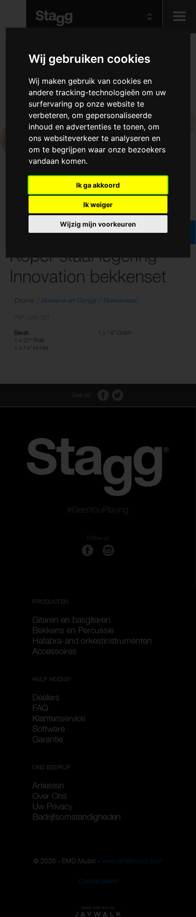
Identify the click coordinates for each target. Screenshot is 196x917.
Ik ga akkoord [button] (98, 185)
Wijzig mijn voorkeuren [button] (98, 224)
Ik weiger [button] (98, 204)
